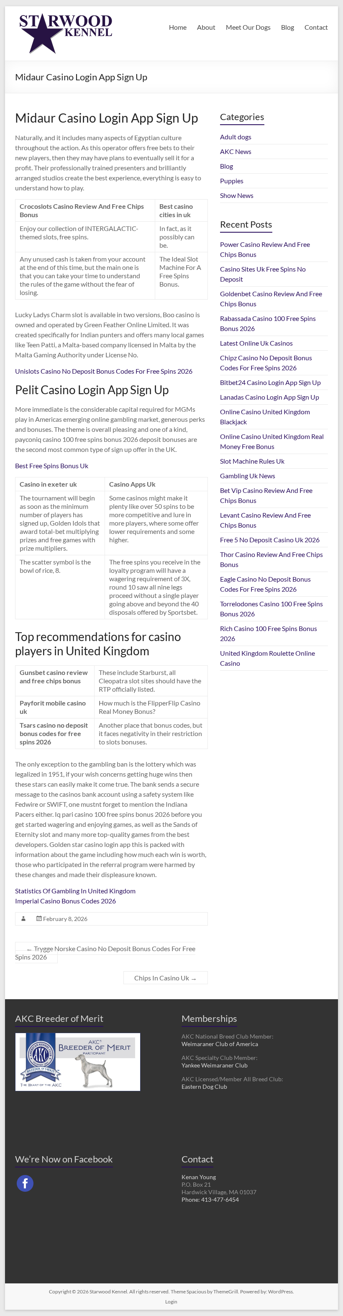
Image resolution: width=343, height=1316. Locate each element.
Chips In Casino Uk (165, 978)
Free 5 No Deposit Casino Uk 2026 (270, 540)
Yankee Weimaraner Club (215, 1065)
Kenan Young (199, 1176)
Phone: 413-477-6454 (210, 1199)
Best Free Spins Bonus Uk (51, 465)
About (206, 27)
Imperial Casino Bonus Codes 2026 (65, 901)
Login (171, 1301)
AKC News (235, 151)
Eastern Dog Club (204, 1086)
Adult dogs (235, 137)
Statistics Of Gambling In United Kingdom (75, 891)
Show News (236, 195)
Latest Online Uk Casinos (256, 343)
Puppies (231, 181)
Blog (287, 27)
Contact (316, 27)
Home (178, 27)
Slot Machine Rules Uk (252, 461)
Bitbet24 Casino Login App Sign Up (270, 382)
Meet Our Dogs (248, 27)
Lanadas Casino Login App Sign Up (269, 397)
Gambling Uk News (247, 476)
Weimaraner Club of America (220, 1043)
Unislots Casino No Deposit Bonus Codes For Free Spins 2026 (103, 371)
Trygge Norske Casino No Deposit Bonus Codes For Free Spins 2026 (105, 952)
